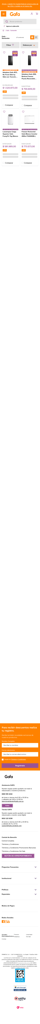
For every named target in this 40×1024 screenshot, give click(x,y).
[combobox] (20, 21)
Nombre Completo (8, 741)
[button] (20, 5)
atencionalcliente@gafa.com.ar (13, 801)
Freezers (16, 934)
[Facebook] (3, 921)
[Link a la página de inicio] (3, 30)
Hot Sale (28, 936)
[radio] (32, 37)
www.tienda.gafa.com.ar (24, 962)
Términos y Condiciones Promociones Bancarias (19, 848)
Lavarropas (29, 934)
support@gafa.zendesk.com (12, 826)
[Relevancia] (29, 45)
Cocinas (4, 939)
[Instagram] (5, 921)
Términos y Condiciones (18, 759)
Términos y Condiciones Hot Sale (13, 851)
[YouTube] (8, 921)
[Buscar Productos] (7, 21)
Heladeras (17, 936)
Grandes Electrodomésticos (8, 935)
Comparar (9, 104)
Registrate (20, 766)
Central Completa (8, 841)
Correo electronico (8, 750)
